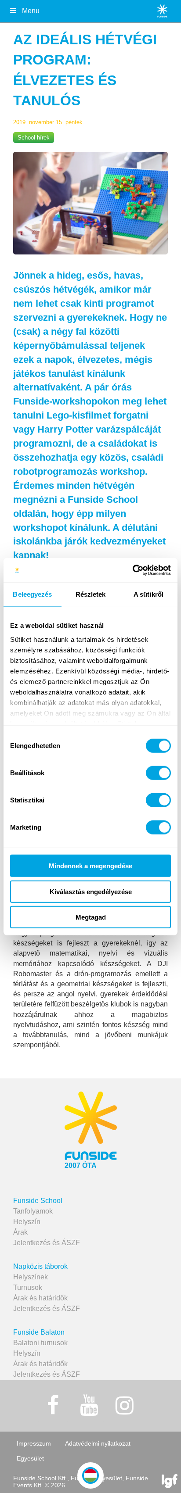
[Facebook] (53, 1405)
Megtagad (91, 917)
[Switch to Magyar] (90, 1475)
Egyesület (30, 1458)
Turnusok (27, 1287)
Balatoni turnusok (40, 1342)
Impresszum (34, 1443)
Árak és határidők (40, 1298)
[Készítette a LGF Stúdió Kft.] (169, 1481)
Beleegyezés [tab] (32, 594)
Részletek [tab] (91, 594)
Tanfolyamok (33, 1211)
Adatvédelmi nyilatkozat (97, 1443)
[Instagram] (125, 1405)
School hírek (34, 137)
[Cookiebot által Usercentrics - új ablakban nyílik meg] (132, 570)
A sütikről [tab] (148, 594)
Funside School (37, 1200)
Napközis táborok (40, 1266)
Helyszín (26, 1221)
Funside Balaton (39, 1332)
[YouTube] (88, 1405)
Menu (31, 10)
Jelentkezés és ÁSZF (46, 1242)
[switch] (158, 773)
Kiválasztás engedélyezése (91, 891)
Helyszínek (30, 1277)
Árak (20, 1232)
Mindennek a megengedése (90, 866)
